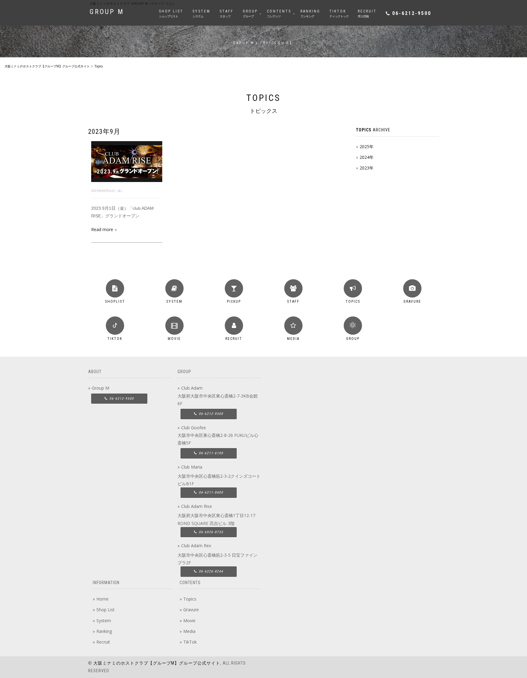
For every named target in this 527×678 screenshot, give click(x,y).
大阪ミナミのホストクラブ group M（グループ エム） (133, 3)
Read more (102, 229)
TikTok (190, 642)
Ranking (104, 631)
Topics (189, 599)
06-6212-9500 (411, 13)
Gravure (191, 609)
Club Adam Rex (196, 545)
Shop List (105, 609)
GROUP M (107, 12)
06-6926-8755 (210, 532)
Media (189, 631)
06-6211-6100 (210, 453)
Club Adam (192, 388)
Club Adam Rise (196, 506)
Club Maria (191, 467)
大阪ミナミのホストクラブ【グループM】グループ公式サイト (156, 663)
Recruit (103, 642)
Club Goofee (193, 427)
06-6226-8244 (210, 571)
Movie (189, 620)
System (103, 620)
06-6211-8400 (210, 492)
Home (102, 599)
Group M (100, 388)
